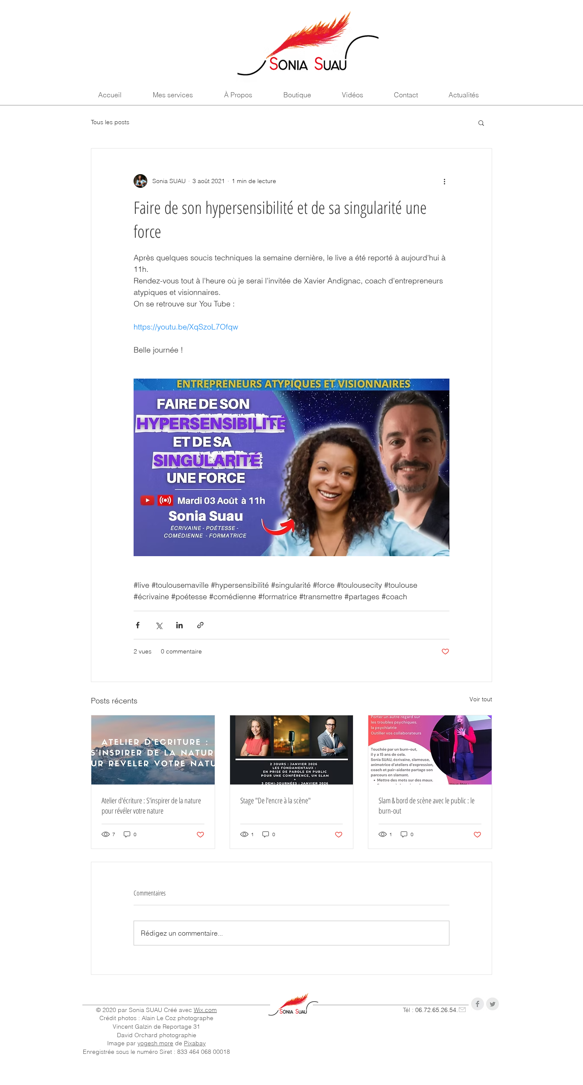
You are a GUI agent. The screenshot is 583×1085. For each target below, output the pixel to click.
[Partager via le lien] (200, 625)
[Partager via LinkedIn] (179, 625)
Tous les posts (110, 122)
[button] (481, 122)
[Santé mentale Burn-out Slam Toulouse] (430, 750)
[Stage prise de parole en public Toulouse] (291, 750)
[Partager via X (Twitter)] (158, 625)
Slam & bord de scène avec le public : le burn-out (427, 805)
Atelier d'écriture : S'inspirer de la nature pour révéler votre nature (151, 805)
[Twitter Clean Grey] (492, 1004)
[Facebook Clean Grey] (477, 1004)
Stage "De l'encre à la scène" (275, 800)
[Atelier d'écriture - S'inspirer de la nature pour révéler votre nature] (153, 750)
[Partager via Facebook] (138, 625)
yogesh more (155, 1043)
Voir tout (480, 699)
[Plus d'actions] (444, 181)
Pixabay (195, 1043)
